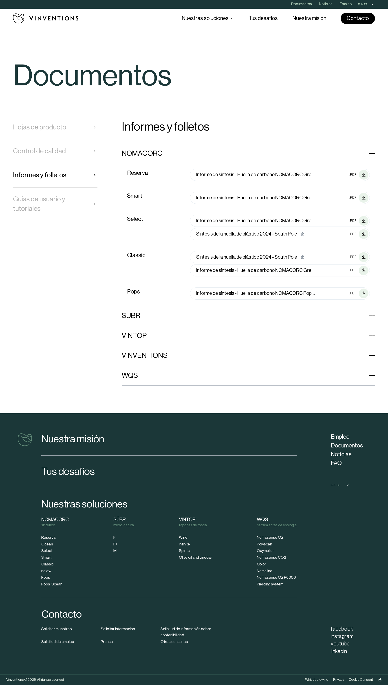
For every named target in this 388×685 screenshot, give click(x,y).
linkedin (339, 651)
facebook (342, 629)
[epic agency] (380, 680)
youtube (340, 643)
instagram (342, 636)
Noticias (341, 454)
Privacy (338, 679)
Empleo (340, 437)
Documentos (347, 446)
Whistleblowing (316, 679)
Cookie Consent (361, 679)
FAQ (336, 463)
